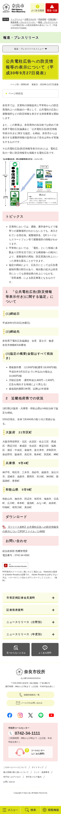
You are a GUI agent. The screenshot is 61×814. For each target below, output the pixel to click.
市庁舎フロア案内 (33, 777)
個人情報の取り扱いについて (16, 772)
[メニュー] (10, 810)
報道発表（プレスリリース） (23, 22)
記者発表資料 (15, 609)
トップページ (16, 19)
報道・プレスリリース (48, 22)
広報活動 (52, 19)
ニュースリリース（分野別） (25, 622)
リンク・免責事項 (41, 772)
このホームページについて (15, 767)
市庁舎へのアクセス (12, 777)
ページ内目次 (15, 93)
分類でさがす (30, 19)
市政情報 (42, 19)
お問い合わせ (9, 782)
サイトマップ (37, 767)
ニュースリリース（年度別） (25, 634)
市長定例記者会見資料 (21, 597)
